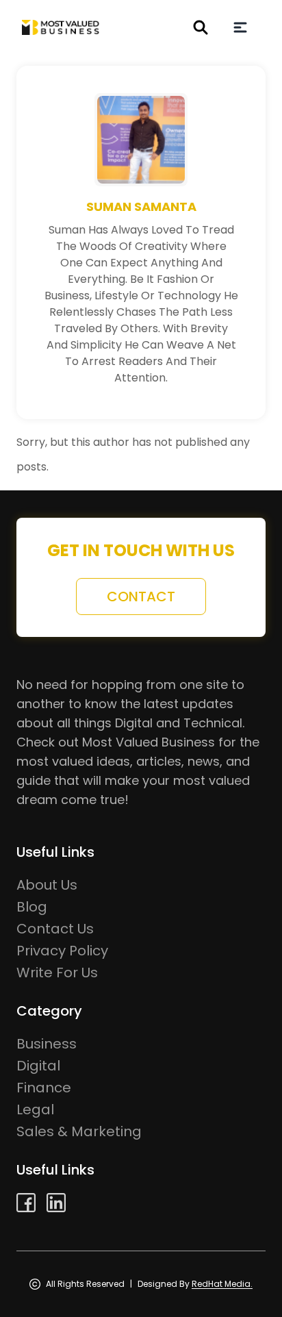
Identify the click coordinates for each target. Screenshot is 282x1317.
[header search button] (200, 27)
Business (46, 1043)
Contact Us (55, 928)
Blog (31, 906)
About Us (46, 884)
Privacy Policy (62, 950)
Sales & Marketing (79, 1131)
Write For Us (57, 972)
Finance (43, 1087)
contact (141, 596)
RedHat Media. (222, 1284)
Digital (38, 1065)
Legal (35, 1109)
